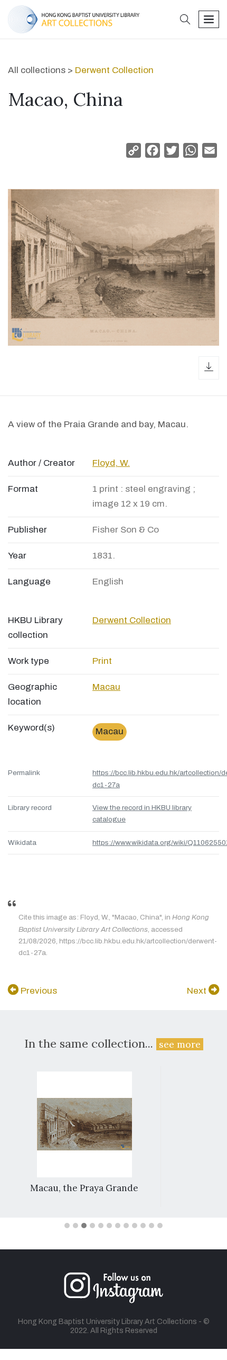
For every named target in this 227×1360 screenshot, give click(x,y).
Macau (106, 687)
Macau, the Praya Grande (84, 1188)
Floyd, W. (111, 463)
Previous (37, 991)
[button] (185, 20)
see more (180, 1044)
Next (198, 991)
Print (102, 661)
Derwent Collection (114, 70)
